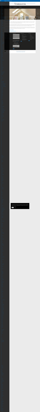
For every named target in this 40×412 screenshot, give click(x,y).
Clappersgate (2, 179)
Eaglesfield (2, 243)
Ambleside (2, 13)
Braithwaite (2, 88)
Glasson (1, 292)
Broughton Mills (2, 111)
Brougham (2, 107)
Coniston (2, 192)
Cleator (1, 181)
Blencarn (2, 63)
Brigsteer (2, 98)
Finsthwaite (2, 266)
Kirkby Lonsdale (2, 340)
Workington (2, 410)
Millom (1, 371)
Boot (1, 75)
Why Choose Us (22, 33)
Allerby (1, 8)
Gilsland (1, 290)
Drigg (1, 234)
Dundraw (2, 241)
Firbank (1, 267)
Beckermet (2, 50)
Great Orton (2, 310)
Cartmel (1, 167)
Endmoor (2, 255)
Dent (1, 228)
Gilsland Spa (2, 291)
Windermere (2, 408)
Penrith (1, 377)
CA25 (1, 142)
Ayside (1, 31)
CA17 (1, 131)
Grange (1, 298)
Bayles (1, 45)
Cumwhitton (2, 217)
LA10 (1, 342)
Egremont (2, 249)
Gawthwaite (2, 286)
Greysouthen (2, 317)
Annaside (2, 14)
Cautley (1, 175)
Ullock (1, 397)
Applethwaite (2, 19)
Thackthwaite (2, 395)
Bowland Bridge (2, 81)
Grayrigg (2, 302)
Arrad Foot (2, 25)
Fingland (2, 265)
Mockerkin (2, 372)
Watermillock (2, 403)
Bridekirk (2, 93)
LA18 (1, 352)
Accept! (12, 207)
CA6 (1, 150)
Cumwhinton (2, 216)
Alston (1, 12)
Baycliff (1, 44)
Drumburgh (2, 235)
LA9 (1, 364)
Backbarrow (2, 32)
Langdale (2, 365)
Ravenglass (2, 379)
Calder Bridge (2, 156)
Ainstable (2, 6)
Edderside (2, 247)
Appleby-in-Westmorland (3, 18)
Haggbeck (2, 327)
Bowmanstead (2, 82)
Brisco (1, 99)
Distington (2, 229)
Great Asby (2, 303)
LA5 (1, 359)
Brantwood (2, 92)
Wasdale (2, 402)
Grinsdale (2, 321)
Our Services (29, 33)
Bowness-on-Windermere (3, 86)
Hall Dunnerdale (2, 329)
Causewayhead (2, 174)
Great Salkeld (2, 311)
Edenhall (2, 248)
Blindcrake (2, 68)
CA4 (1, 148)
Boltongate (2, 74)
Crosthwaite (2, 211)
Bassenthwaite (2, 43)
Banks (1, 38)
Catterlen (2, 173)
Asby (1, 26)
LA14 (1, 347)
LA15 (1, 348)
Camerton (2, 160)
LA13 (1, 346)
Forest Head (2, 273)
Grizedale (2, 323)
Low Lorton (2, 366)
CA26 (1, 143)
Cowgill (1, 198)
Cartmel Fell (2, 168)
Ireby (1, 335)
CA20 (1, 136)
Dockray (1, 230)
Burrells (1, 118)
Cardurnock (2, 161)
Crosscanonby (2, 210)
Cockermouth (2, 187)
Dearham (2, 224)
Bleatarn (1, 62)
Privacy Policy (18, 205)
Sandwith (2, 385)
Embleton (2, 254)
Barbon (1, 39)
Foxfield (1, 274)
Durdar (1, 242)
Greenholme (2, 315)
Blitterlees (2, 69)
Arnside (1, 24)
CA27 (1, 144)
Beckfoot (2, 51)
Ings (1, 334)
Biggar (1, 57)
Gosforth (2, 297)
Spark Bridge (2, 390)
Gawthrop (2, 285)
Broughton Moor (2, 112)
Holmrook (2, 333)
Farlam (1, 260)
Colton (1, 191)
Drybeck (1, 236)
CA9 (1, 154)
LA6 (1, 360)
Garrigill (1, 280)
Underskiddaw (2, 401)
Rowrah (1, 383)
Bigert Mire (2, 56)
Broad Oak (2, 100)
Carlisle (1, 166)
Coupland (2, 197)
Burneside (2, 117)
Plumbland (2, 378)
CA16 (1, 130)
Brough (1, 105)
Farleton (1, 261)
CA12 (1, 125)
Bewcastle (2, 55)
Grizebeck (2, 322)
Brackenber (2, 87)
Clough (1, 186)
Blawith (1, 61)
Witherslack (2, 409)
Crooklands (2, 205)
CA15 (1, 129)
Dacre (1, 218)
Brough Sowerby (2, 106)
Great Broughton (2, 304)
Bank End (2, 37)
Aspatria (1, 30)
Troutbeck (2, 396)
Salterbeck (2, 384)
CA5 (1, 149)
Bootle (1, 76)
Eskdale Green (2, 259)
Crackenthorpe (2, 199)
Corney (1, 193)
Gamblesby (2, 278)
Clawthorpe (2, 180)
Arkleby (1, 20)
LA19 (1, 353)
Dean (1, 222)
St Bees (1, 391)
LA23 (1, 358)
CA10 (1, 123)
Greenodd (2, 316)
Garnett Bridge (2, 279)
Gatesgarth (2, 284)
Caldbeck (2, 155)
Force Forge (2, 272)
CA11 (1, 124)
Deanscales (2, 223)
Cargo (1, 162)
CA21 (1, 137)
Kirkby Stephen (2, 341)
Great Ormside (2, 309)
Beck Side (2, 49)
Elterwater (2, 253)
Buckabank (2, 113)
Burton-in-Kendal (2, 119)
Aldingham (2, 7)
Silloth (1, 389)
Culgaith (1, 212)
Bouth (1, 80)
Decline (15, 207)
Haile (1, 328)
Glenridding (2, 296)
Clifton (1, 185)
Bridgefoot (2, 94)
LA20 (1, 354)
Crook (1, 204)
